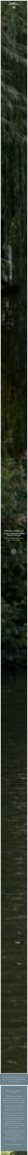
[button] (14, 7)
